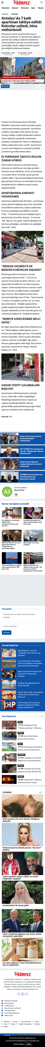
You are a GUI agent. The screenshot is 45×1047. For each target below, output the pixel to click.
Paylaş (6, 86)
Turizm (36, 1021)
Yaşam (40, 8)
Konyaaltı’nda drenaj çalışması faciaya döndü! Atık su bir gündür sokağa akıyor (30, 770)
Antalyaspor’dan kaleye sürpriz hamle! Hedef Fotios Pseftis (30, 748)
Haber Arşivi (8, 1015)
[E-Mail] (16, 495)
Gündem (5, 8)
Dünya (13, 1024)
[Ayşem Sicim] (7, 492)
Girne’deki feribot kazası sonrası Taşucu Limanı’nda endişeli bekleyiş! (29, 737)
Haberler (4, 14)
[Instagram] (26, 994)
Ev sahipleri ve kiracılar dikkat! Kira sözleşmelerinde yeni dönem (29, 759)
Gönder (6, 633)
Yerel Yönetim (26, 1021)
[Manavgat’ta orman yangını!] (33, 535)
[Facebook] (18, 994)
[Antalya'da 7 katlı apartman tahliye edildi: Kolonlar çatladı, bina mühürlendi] (22, 70)
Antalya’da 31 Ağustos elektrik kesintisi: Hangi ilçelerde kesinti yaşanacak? (30, 781)
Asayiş (15, 1021)
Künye (6, 1026)
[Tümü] (42, 716)
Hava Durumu (9, 1003)
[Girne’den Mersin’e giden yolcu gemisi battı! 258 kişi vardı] (12, 558)
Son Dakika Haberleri (11, 1013)
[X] (22, 994)
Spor (33, 8)
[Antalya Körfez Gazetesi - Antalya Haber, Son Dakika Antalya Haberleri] (21, 2)
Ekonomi (25, 8)
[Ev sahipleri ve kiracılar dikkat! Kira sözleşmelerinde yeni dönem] (12, 513)
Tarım (5, 1024)
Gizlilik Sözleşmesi (25, 1024)
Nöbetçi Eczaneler (11, 1001)
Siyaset (15, 8)
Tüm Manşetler (9, 1010)
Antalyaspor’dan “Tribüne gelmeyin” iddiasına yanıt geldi (29, 726)
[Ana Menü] (2, 3)
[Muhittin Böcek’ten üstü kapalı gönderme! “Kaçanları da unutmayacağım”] (12, 535)
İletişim (37, 1024)
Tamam (28, 1044)
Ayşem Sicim (19, 490)
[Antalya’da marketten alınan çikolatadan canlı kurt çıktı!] (33, 513)
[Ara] (41, 2)
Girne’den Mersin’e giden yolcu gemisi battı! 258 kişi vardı (11, 567)
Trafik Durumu (9, 1006)
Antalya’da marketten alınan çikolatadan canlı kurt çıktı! (32, 522)
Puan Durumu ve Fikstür (12, 1008)
